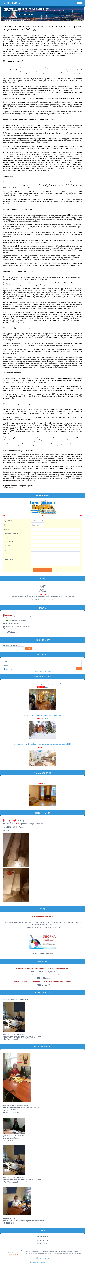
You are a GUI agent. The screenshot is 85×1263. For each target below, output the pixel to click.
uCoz (10, 1254)
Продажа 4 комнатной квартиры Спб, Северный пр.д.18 (42, 684)
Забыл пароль (38, 671)
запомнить (9, 669)
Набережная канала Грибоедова (42, 780)
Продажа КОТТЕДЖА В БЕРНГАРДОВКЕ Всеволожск (42, 715)
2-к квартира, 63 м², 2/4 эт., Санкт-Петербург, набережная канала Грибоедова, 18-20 (42, 744)
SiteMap (15, 1254)
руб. (42, 687)
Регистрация (47, 671)
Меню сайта (11, 3)
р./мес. (42, 747)
